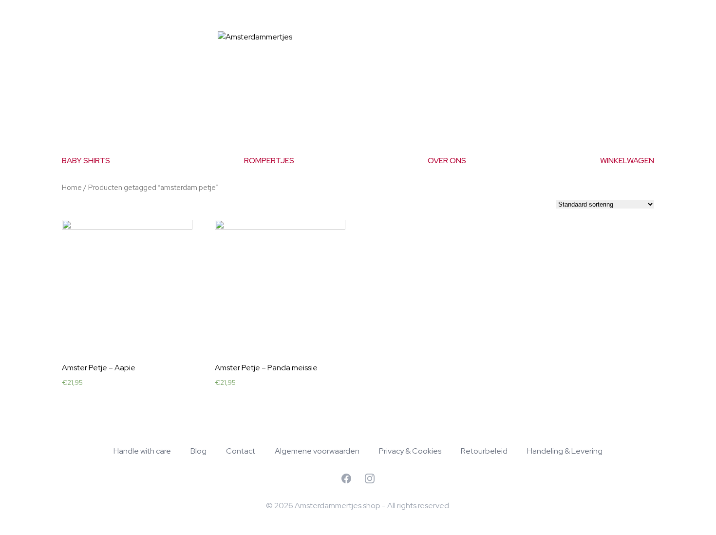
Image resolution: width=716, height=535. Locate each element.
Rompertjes (269, 160)
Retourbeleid (484, 451)
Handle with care (142, 451)
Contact (240, 451)
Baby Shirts (86, 160)
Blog (198, 451)
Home (72, 187)
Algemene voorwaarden (317, 451)
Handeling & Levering (565, 451)
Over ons (447, 160)
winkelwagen (627, 160)
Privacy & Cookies (410, 451)
